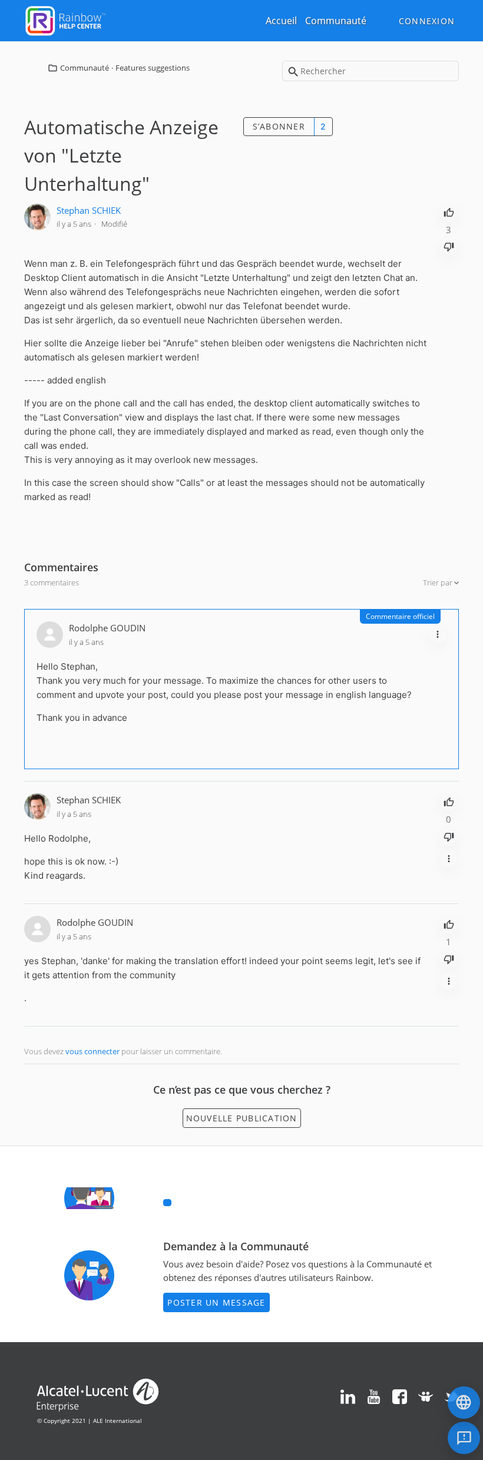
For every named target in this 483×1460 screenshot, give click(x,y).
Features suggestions (152, 67)
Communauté (335, 20)
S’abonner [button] (279, 126)
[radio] (449, 211)
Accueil (281, 20)
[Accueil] (65, 19)
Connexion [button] (427, 21)
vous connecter (92, 1051)
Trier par (438, 582)
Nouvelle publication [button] (241, 1118)
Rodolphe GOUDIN (107, 628)
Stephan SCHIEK (89, 210)
